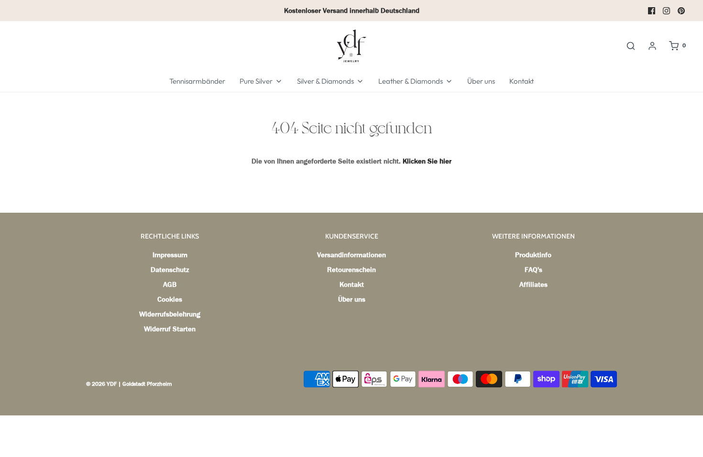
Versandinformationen (351, 255)
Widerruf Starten (170, 329)
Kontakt (521, 81)
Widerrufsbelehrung (169, 314)
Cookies (169, 299)
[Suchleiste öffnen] (630, 46)
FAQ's (533, 269)
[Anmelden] (652, 46)
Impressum (170, 255)
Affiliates (533, 284)
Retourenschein (351, 269)
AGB (169, 284)
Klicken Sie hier (427, 161)
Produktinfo (533, 255)
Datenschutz (170, 269)
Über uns (481, 81)
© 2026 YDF (101, 384)
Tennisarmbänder (197, 81)
